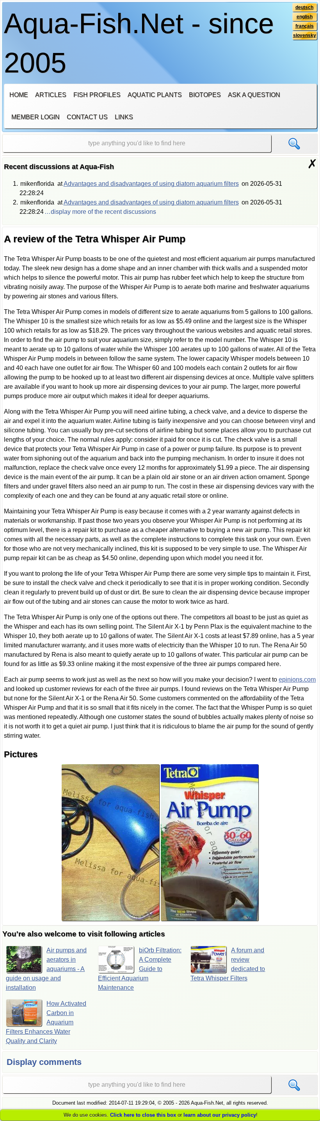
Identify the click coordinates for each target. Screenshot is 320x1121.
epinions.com (297, 679)
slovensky (304, 35)
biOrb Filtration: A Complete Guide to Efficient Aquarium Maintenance (139, 969)
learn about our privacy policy (219, 1115)
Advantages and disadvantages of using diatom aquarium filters (151, 183)
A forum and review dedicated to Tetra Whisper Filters (227, 964)
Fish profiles (97, 95)
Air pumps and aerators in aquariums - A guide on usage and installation (46, 969)
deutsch (304, 7)
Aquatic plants (155, 95)
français (304, 26)
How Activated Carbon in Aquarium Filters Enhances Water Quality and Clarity (46, 1022)
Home (18, 95)
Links (124, 117)
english (305, 16)
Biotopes (205, 95)
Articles (50, 95)
